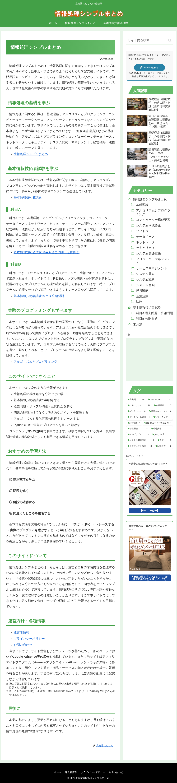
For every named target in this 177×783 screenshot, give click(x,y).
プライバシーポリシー (29, 638)
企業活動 (142, 296)
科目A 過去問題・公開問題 (154, 313)
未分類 (137, 324)
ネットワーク (145, 242)
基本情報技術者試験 (28, 197)
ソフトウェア (145, 231)
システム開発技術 (148, 253)
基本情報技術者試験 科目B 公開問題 (39, 296)
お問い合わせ (23, 645)
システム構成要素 (148, 225)
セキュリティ (145, 247)
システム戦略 (145, 279)
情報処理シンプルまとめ (31, 154)
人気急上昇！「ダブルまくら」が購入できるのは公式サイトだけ (149, 578)
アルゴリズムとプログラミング (35, 361)
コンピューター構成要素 (153, 219)
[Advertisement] (149, 359)
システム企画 (145, 285)
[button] (170, 40)
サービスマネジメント (151, 268)
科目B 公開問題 (147, 318)
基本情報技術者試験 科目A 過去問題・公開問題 (47, 252)
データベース (145, 236)
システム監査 (145, 274)
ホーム (57, 772)
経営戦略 (142, 290)
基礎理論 (142, 205)
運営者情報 (21, 632)
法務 (139, 302)
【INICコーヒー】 (149, 510)
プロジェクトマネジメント (153, 261)
